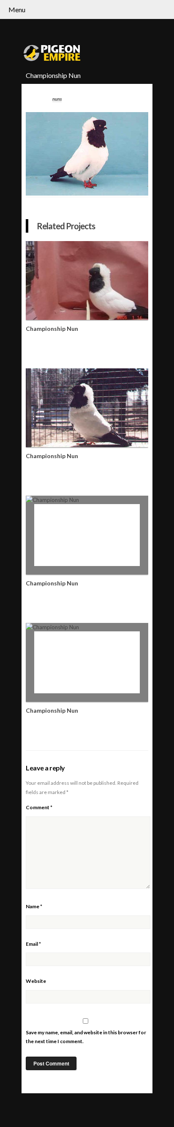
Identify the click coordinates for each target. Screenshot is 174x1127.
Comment (39, 807)
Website (36, 981)
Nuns (57, 99)
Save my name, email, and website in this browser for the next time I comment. (86, 1036)
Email (33, 944)
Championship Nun (52, 328)
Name (34, 906)
